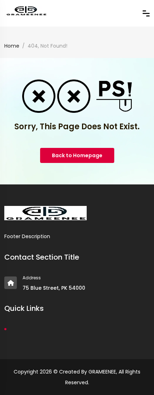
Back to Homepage (77, 155)
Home (11, 45)
